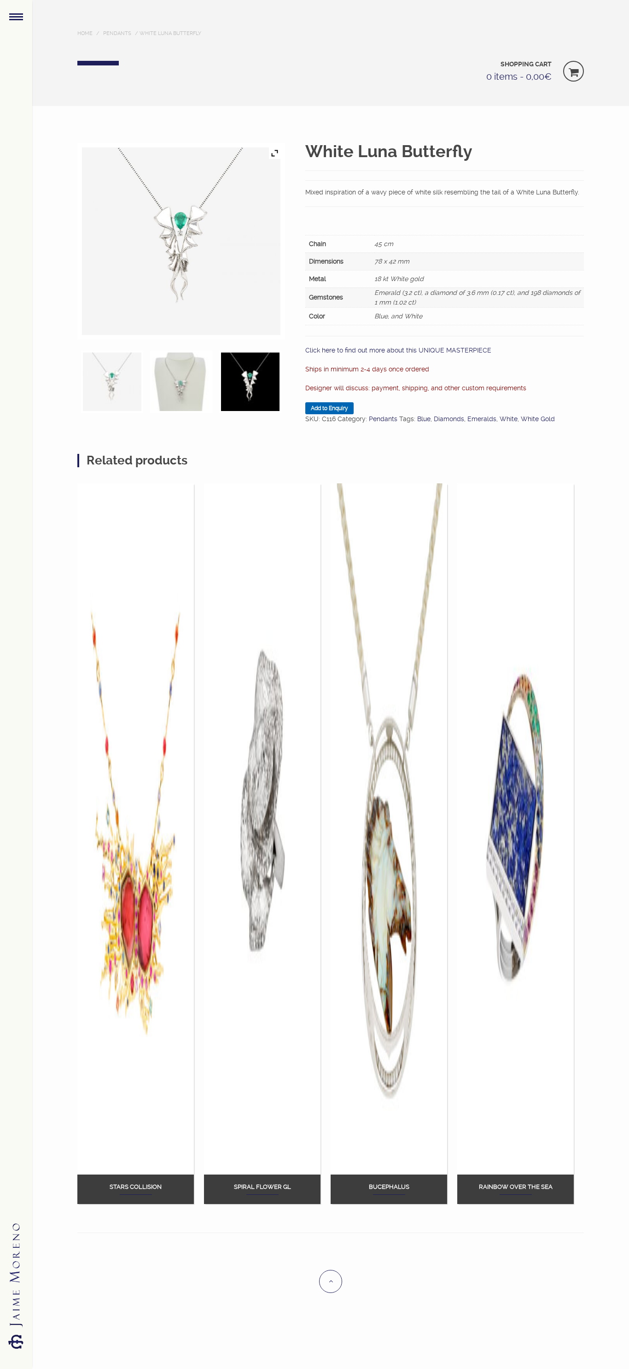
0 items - (519, 76)
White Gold (538, 419)
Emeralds (481, 419)
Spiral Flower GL (262, 1187)
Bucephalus (389, 1187)
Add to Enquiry (329, 408)
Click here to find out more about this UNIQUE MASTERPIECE (398, 350)
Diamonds (449, 419)
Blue (424, 419)
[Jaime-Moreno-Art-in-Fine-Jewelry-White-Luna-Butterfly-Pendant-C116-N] (250, 382)
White (509, 419)
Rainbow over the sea (516, 1187)
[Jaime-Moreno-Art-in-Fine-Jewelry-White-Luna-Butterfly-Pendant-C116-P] (181, 382)
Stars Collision (136, 1187)
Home (85, 33)
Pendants (117, 33)
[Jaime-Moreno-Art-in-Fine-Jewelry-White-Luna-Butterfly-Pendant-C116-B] (112, 382)
